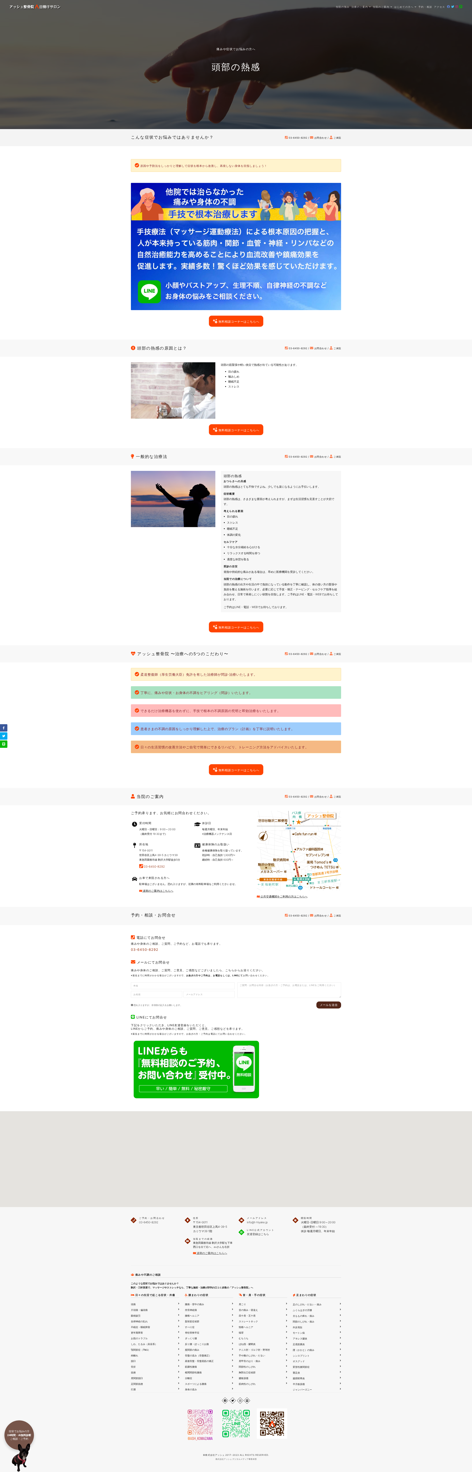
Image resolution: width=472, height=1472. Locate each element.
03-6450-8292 (297, 137)
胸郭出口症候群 (247, 1372)
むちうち (243, 1338)
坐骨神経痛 (191, 1309)
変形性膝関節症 (301, 1366)
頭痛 (133, 1304)
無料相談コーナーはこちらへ (238, 321)
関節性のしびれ (247, 1366)
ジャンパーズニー (302, 1389)
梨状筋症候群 (192, 1321)
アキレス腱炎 (300, 1338)
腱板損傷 (243, 1378)
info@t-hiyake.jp (257, 1222)
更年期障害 (137, 1332)
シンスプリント (301, 1355)
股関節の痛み (192, 1349)
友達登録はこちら (258, 1234)
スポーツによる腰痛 (195, 1383)
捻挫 (133, 1372)
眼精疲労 (135, 1315)
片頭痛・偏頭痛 (139, 1309)
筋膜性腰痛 (191, 1366)
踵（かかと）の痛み (303, 1349)
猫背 (241, 1332)
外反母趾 (297, 1327)
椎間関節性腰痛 (193, 1372)
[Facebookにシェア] (3, 728)
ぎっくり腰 (191, 1338)
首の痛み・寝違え (248, 1309)
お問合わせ (320, 137)
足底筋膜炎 (299, 1344)
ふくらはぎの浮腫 (302, 1310)
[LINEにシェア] (3, 744)
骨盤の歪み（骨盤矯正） (198, 1355)
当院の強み (343, 6)
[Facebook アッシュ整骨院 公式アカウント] (225, 1400)
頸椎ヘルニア (246, 1327)
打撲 (133, 1389)
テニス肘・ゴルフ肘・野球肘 (254, 1349)
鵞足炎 (296, 1372)
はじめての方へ (404, 6)
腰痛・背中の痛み (194, 1304)
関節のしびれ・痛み (303, 1321)
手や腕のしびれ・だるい (252, 1355)
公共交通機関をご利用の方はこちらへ (284, 896)
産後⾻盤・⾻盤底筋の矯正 (199, 1361)
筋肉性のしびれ (247, 1383)
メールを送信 (329, 1005)
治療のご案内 (360, 6)
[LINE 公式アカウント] (247, 1400)
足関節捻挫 (137, 1383)
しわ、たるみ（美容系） (144, 1344)
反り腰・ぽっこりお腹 (197, 1344)
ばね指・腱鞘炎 (247, 1344)
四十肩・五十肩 (247, 1315)
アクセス (439, 6)
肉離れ (134, 1355)
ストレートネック (248, 1321)
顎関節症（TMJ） (140, 1349)
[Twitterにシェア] (3, 736)
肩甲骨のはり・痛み (249, 1361)
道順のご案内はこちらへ (157, 891)
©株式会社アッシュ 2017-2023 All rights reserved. (236, 1455)
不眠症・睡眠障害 (140, 1327)
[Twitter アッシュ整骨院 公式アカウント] (232, 1400)
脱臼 (133, 1361)
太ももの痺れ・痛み (303, 1315)
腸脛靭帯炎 (299, 1378)
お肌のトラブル (139, 1338)
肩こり (242, 1304)
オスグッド (299, 1361)
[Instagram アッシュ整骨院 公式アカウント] (240, 1400)
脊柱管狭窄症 (192, 1332)
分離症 (188, 1378)
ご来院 (337, 137)
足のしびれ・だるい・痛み (307, 1304)
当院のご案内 (382, 6)
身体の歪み (191, 1389)
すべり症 (190, 1327)
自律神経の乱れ (139, 1321)
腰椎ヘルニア (192, 1315)
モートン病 (299, 1332)
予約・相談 (425, 6)
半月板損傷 (299, 1384)
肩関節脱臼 (137, 1378)
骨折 (133, 1366)
